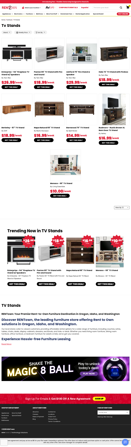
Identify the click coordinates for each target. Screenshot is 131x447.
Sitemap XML (102, 417)
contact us (51, 412)
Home (3, 20)
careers (35, 414)
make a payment (38, 417)
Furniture (9, 20)
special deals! (98, 14)
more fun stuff (51, 14)
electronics (18, 14)
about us (36, 412)
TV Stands (16, 20)
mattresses (5, 420)
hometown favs (66, 14)
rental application (83, 14)
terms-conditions (54, 421)
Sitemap (109, 417)
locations (51, 414)
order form (52, 417)
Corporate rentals (68, 7)
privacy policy (52, 419)
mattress (39, 14)
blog (34, 419)
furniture (29, 14)
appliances (6, 14)
